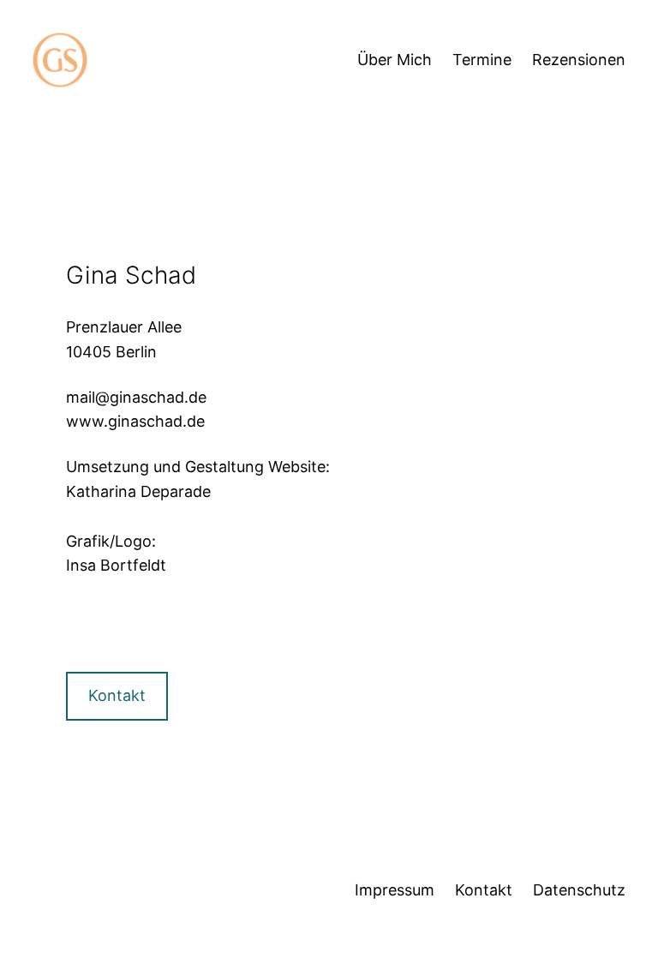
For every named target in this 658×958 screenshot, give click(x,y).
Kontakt (117, 695)
